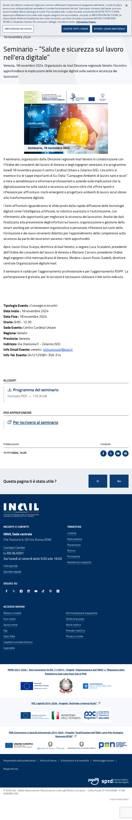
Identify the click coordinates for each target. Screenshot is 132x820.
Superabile (9, 648)
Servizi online (10, 625)
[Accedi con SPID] (115, 781)
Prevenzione (74, 545)
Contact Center (14, 547)
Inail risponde (10, 566)
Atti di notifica (73, 625)
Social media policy (119, 799)
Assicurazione (74, 539)
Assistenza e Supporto (79, 562)
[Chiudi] (126, 5)
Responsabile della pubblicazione (19, 760)
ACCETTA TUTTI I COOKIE (75, 28)
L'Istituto (71, 533)
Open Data (9, 636)
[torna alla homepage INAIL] (21, 510)
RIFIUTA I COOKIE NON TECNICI (109, 28)
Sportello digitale (12, 572)
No (119, 481)
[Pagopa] (93, 781)
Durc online (9, 619)
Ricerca (71, 550)
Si (98, 481)
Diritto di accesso (75, 619)
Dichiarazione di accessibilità (75, 760)
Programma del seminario (42, 389)
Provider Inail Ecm (75, 631)
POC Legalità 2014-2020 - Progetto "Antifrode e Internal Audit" (64, 703)
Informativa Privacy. (86, 22)
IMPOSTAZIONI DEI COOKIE (18, 28)
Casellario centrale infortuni (17, 642)
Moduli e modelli (12, 613)
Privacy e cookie (74, 636)
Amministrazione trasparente (81, 613)
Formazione (73, 556)
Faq (5, 631)
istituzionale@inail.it (58, 349)
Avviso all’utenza (48, 760)
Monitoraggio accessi (103, 760)
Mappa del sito (10, 769)
